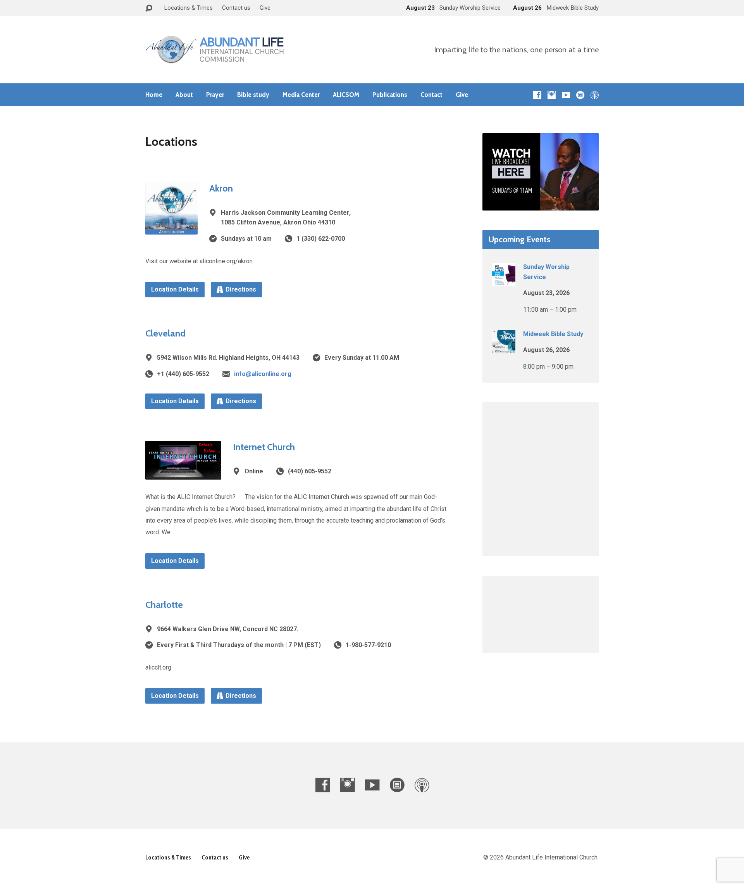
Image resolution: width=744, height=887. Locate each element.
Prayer (215, 94)
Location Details (175, 289)
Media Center (301, 94)
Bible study (253, 94)
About (184, 94)
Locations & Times (188, 7)
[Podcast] (595, 95)
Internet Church (264, 446)
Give (265, 7)
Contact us (236, 7)
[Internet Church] (183, 473)
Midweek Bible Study (553, 334)
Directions (241, 289)
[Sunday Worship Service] (503, 281)
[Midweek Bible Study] (503, 348)
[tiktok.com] (580, 95)
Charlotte (164, 604)
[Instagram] (552, 95)
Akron (221, 188)
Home (153, 94)
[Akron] (171, 228)
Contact (431, 94)
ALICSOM (346, 94)
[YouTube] (566, 95)
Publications (389, 94)
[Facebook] (537, 95)
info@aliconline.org (262, 374)
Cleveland (165, 333)
